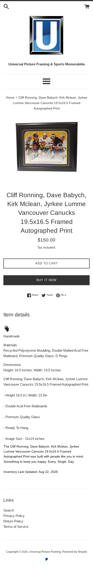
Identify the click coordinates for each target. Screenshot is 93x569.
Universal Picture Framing (45, 551)
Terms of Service (15, 527)
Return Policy (13, 521)
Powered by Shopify (74, 551)
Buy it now (46, 280)
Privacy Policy (14, 516)
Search (8, 510)
